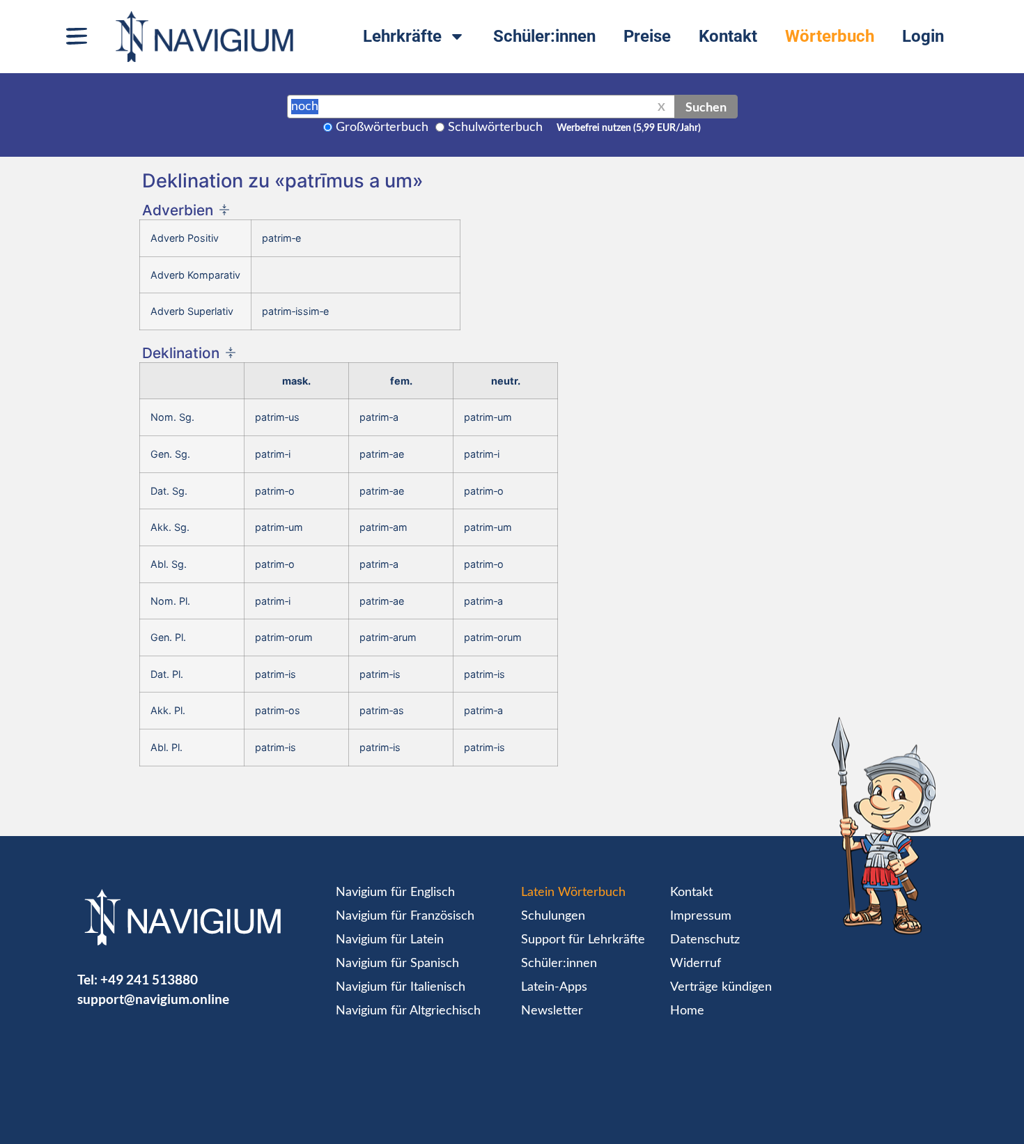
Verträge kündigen (721, 987)
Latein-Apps (554, 987)
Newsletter (552, 1011)
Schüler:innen (544, 36)
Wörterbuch (829, 36)
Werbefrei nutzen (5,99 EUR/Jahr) (629, 128)
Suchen (706, 106)
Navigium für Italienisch (400, 987)
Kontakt (728, 36)
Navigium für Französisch (405, 916)
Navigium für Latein (390, 940)
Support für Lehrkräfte (583, 940)
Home (687, 1011)
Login (923, 36)
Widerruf (695, 963)
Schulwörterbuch (495, 127)
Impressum (700, 916)
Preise (647, 36)
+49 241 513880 (149, 979)
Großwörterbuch (382, 127)
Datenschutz (705, 940)
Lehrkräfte (402, 36)
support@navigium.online (153, 999)
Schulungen (553, 916)
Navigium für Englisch (395, 892)
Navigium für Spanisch (397, 963)
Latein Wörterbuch (573, 892)
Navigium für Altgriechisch (408, 1011)
